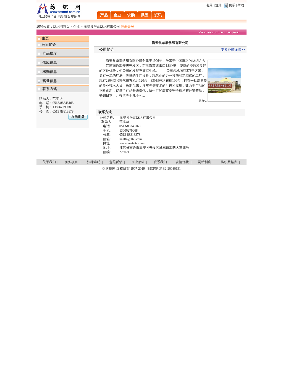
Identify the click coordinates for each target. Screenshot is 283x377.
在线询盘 (78, 117)
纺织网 (111, 169)
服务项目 (71, 162)
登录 (209, 5)
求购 (131, 15)
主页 (45, 38)
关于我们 (49, 162)
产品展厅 (50, 53)
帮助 (240, 5)
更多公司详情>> (233, 50)
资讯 (158, 15)
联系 (232, 5)
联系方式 (50, 89)
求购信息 (50, 72)
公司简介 (49, 45)
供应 (144, 15)
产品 (104, 15)
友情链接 (182, 162)
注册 (218, 5)
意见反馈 (115, 162)
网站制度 (204, 162)
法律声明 (93, 162)
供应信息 (50, 62)
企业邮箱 (138, 162)
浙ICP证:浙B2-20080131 (163, 169)
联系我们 (160, 162)
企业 (117, 15)
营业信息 (50, 81)
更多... (203, 100)
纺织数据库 (229, 162)
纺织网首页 (61, 26)
